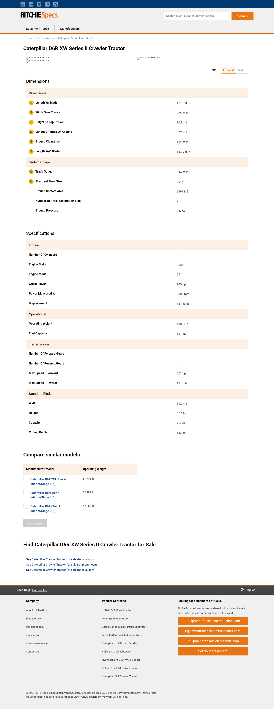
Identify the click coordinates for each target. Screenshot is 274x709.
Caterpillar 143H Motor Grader (119, 643)
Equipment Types (37, 28)
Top (267, 703)
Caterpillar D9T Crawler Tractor (120, 676)
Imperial (228, 70)
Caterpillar (64, 38)
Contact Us (39, 590)
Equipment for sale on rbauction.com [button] (213, 621)
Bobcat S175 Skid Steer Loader (120, 668)
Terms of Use (148, 692)
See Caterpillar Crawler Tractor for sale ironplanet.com (61, 564)
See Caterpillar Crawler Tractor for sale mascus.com (60, 570)
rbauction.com (34, 618)
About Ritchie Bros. (37, 610)
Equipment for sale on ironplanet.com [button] (212, 631)
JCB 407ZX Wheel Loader (116, 610)
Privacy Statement (129, 692)
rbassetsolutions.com (38, 643)
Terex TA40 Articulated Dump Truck (122, 634)
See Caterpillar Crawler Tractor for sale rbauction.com (61, 559)
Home (29, 38)
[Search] (242, 16)
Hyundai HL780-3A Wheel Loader (121, 659)
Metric (242, 70)
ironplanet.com (35, 626)
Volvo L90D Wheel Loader (116, 651)
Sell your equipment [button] (213, 651)
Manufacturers (70, 28)
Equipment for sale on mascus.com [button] (213, 641)
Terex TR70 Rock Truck (115, 618)
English (252, 590)
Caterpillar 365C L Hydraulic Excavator (124, 626)
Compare (35, 523)
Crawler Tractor (45, 38)
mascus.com (33, 634)
